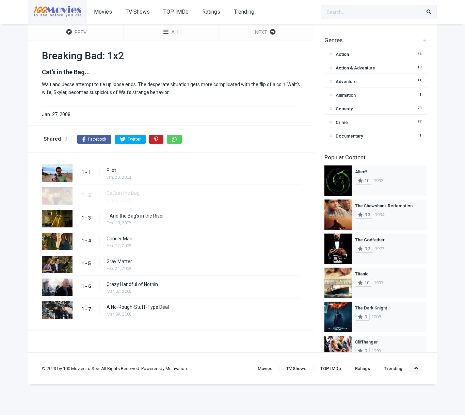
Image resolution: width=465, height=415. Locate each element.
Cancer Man (119, 238)
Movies (103, 12)
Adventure (346, 81)
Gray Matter (119, 261)
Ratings (211, 12)
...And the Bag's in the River (135, 216)
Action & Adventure (355, 67)
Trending (244, 12)
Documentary (349, 136)
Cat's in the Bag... (125, 193)
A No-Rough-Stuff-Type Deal (138, 307)
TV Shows (138, 12)
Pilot (111, 170)
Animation (346, 95)
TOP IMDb (176, 12)
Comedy (344, 108)
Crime (342, 122)
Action (342, 54)
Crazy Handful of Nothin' (133, 284)
